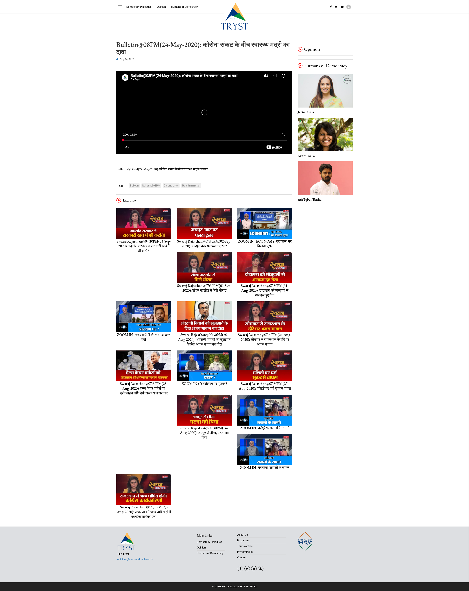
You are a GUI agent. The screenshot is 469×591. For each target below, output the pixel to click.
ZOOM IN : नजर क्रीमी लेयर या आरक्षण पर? (144, 337)
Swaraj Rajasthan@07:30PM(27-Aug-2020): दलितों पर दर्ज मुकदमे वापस (265, 386)
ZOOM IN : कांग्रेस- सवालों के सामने (264, 428)
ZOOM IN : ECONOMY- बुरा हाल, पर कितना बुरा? (265, 243)
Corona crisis (171, 185)
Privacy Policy (245, 551)
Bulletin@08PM (151, 185)
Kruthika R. (306, 155)
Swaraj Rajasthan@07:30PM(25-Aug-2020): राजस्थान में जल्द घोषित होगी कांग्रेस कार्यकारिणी (144, 512)
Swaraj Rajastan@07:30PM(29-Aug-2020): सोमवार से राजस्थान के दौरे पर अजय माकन (264, 339)
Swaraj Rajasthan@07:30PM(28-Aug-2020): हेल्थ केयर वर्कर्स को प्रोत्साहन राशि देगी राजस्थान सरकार (144, 388)
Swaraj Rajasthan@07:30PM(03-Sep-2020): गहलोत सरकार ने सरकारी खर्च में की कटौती (144, 246)
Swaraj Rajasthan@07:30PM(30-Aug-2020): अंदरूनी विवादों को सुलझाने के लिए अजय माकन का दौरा (204, 339)
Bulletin (134, 185)
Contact (241, 557)
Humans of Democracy (184, 6)
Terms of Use (245, 546)
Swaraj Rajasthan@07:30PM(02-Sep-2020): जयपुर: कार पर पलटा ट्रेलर (204, 243)
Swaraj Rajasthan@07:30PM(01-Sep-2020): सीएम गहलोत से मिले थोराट (204, 288)
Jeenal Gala (306, 112)
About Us (242, 534)
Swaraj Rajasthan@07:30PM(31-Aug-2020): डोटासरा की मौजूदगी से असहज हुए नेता (265, 290)
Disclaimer (243, 540)
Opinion (161, 6)
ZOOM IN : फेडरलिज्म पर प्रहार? (204, 383)
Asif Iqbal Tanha (310, 199)
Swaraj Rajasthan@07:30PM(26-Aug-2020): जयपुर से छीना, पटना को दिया (204, 433)
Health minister (191, 185)
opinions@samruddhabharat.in (135, 559)
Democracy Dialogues (139, 6)
